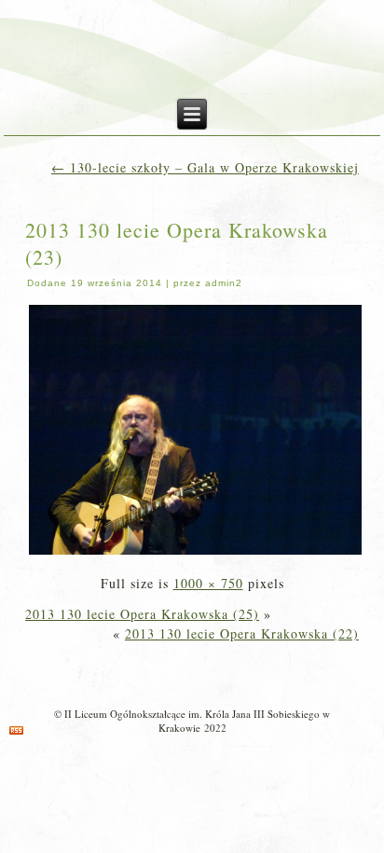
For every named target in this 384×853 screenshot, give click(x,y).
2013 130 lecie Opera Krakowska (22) (242, 633)
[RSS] (16, 730)
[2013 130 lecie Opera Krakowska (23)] (195, 552)
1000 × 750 (208, 583)
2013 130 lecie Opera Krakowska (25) (142, 614)
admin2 (223, 283)
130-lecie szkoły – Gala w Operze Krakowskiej (205, 167)
